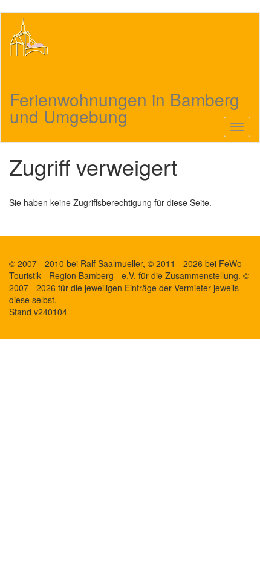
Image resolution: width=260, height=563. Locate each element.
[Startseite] (29, 37)
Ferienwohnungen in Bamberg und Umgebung (124, 99)
